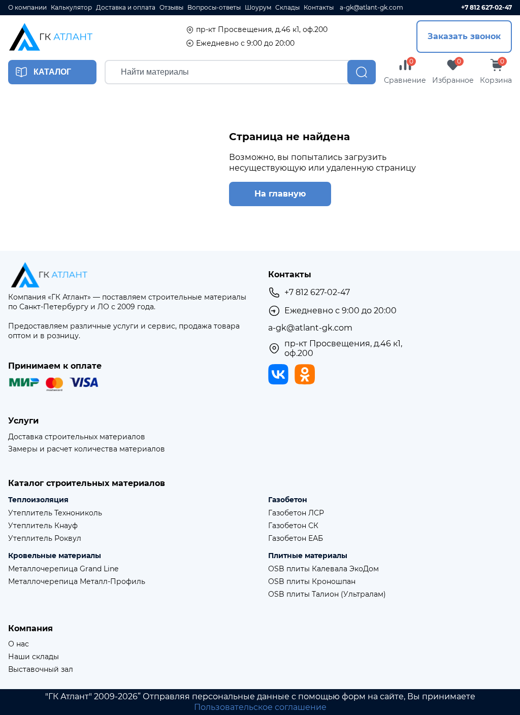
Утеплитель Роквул (44, 538)
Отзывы (171, 7)
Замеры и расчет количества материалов (86, 449)
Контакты (319, 7)
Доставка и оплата (125, 7)
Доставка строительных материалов (76, 437)
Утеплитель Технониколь (55, 513)
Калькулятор (71, 7)
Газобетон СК (293, 526)
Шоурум (258, 7)
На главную (280, 194)
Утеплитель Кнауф (43, 526)
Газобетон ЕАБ (295, 538)
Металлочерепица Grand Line (63, 569)
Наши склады (33, 657)
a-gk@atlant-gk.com (371, 7)
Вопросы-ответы (214, 7)
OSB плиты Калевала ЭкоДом (323, 569)
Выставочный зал (40, 669)
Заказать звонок (464, 36)
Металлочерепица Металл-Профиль (76, 581)
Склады (287, 7)
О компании (27, 7)
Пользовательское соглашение (260, 707)
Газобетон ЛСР (296, 513)
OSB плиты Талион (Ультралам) (327, 594)
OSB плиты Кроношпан (311, 581)
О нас (18, 644)
